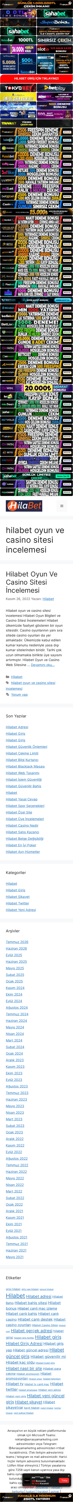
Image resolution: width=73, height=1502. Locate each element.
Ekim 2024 (14, 994)
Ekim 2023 (14, 1073)
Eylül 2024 (14, 1001)
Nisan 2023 (15, 1113)
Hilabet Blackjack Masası (25, 766)
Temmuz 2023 (17, 1093)
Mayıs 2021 (15, 1257)
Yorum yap (19, 695)
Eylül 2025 (14, 955)
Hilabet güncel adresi (30, 1350)
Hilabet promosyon (28, 1373)
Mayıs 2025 (15, 968)
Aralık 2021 (14, 1211)
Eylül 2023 (14, 1080)
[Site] (36, 132)
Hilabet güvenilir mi (48, 1356)
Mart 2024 (14, 1040)
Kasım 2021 (15, 1218)
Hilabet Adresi (17, 727)
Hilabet (16, 677)
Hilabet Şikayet (18, 897)
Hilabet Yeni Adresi (21, 910)
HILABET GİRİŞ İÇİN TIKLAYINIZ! (36, 78)
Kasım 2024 (15, 988)
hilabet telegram (52, 1378)
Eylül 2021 (14, 1231)
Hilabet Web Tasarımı (22, 773)
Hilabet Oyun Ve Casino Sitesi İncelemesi (31, 582)
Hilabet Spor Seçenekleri (25, 806)
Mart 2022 (14, 1191)
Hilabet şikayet (28, 1402)
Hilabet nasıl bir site (24, 1368)
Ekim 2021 (14, 1224)
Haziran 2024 (16, 1021)
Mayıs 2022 (15, 1178)
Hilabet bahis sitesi (31, 1303)
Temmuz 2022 (17, 1165)
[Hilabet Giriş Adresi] (24, 506)
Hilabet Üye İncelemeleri (25, 819)
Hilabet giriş (48, 1337)
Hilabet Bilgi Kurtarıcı (22, 760)
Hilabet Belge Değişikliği (24, 839)
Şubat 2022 (15, 1198)
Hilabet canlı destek (35, 1319)
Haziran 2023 (16, 1099)
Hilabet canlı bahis (21, 1313)
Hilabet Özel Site (19, 812)
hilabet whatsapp (28, 1389)
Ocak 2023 (14, 1132)
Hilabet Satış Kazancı (22, 832)
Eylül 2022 (14, 1152)
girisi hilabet (13, 1289)
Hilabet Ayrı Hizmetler (23, 852)
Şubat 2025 (15, 975)
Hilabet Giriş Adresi (24, 1343)
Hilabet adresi (38, 1296)
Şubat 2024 (15, 1047)
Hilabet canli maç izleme (37, 1308)
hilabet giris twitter (24, 1337)
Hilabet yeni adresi (49, 1389)
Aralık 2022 (15, 1139)
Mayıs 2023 (15, 1106)
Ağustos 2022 (17, 1158)
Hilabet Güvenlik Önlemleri (26, 747)
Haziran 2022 (16, 1172)
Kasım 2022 (15, 1145)
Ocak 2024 (14, 1053)
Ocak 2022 (14, 1204)
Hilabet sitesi (35, 1379)
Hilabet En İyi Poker (21, 845)
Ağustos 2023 (17, 1086)
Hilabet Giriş (15, 734)
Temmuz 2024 (17, 1014)
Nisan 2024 (15, 1034)
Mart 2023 (14, 1119)
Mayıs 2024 (15, 1027)
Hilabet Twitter (17, 903)
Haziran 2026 (16, 948)
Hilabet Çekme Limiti (22, 753)
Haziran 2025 (16, 962)
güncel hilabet (47, 1289)
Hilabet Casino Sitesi (45, 1325)
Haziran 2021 (16, 1250)
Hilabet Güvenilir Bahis (23, 786)
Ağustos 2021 (16, 1237)
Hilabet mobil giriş (45, 1362)
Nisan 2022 (15, 1185)
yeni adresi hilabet (23, 1412)
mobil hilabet (46, 1408)
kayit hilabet (32, 1407)
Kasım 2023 (15, 1067)
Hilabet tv (15, 1384)
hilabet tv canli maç (37, 1384)
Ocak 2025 (14, 981)
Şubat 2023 (15, 1126)
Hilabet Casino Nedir (22, 825)
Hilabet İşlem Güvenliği (24, 780)
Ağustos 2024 (17, 1008)
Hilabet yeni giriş (16, 1396)
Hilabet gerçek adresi (31, 1330)
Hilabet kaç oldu (20, 1362)
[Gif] (36, 212)
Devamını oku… (43, 665)
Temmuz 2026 (17, 942)
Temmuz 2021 (17, 1244)
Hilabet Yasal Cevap (21, 799)
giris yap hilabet (30, 1289)
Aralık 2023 (15, 1060)
